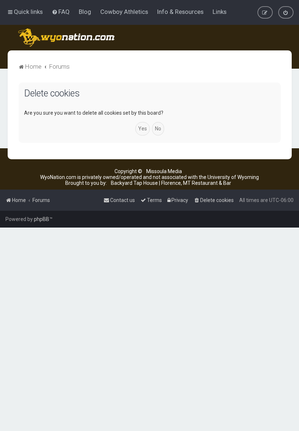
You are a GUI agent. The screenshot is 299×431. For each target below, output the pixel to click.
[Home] (67, 37)
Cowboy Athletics (124, 11)
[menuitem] (60, 11)
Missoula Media (164, 171)
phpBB (41, 219)
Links (219, 11)
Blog (85, 11)
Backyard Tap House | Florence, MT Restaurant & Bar (171, 183)
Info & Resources (180, 11)
